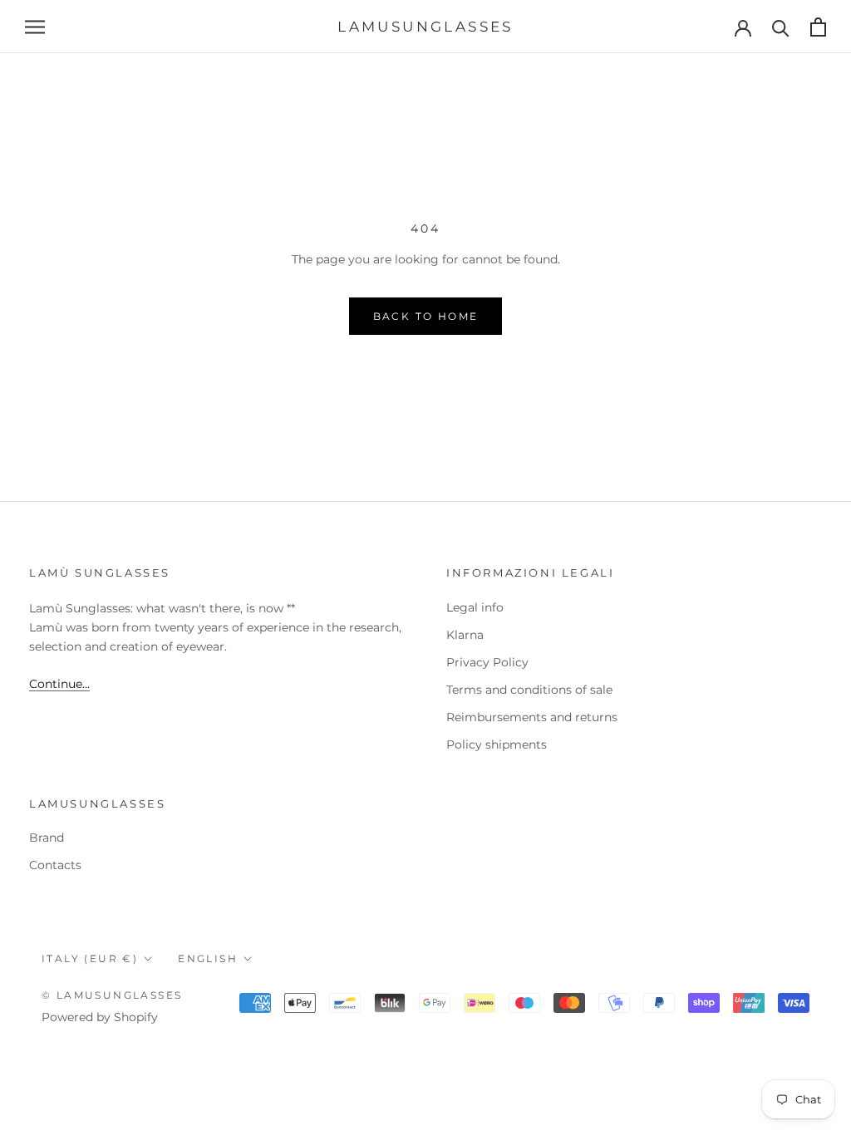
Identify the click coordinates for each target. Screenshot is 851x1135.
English (208, 958)
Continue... (59, 683)
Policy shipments (496, 744)
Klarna (465, 634)
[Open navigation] (35, 27)
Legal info (475, 607)
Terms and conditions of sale (529, 689)
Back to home (426, 316)
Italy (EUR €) (90, 958)
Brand (46, 837)
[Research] (781, 27)
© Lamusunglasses (112, 995)
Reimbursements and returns (531, 717)
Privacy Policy (487, 662)
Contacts (55, 864)
